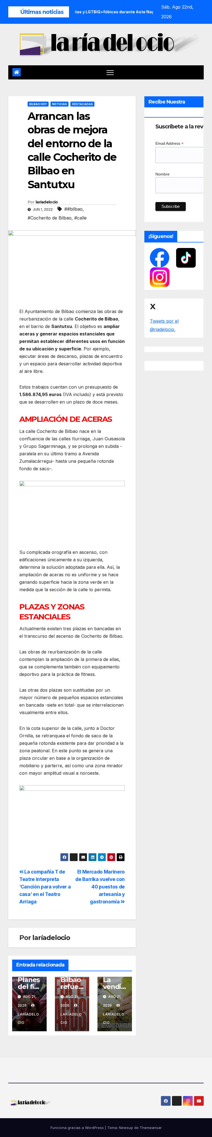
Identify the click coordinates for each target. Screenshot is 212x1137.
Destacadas (82, 104)
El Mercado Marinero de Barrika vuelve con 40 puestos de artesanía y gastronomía (100, 887)
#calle (80, 218)
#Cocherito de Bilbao (49, 218)
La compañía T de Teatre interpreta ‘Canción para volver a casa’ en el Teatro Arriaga (45, 887)
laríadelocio (47, 202)
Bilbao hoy (38, 104)
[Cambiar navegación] (110, 72)
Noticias (59, 104)
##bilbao (73, 209)
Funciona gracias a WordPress (78, 1127)
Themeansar (151, 1127)
